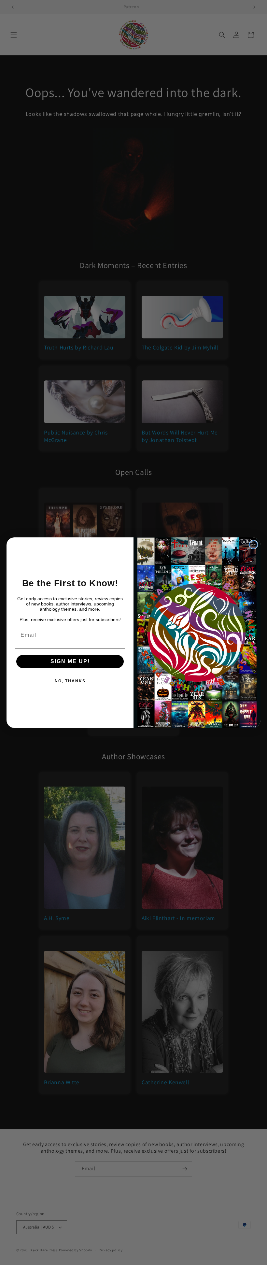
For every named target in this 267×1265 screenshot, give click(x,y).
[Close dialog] (253, 544)
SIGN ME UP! (70, 661)
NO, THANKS (70, 681)
